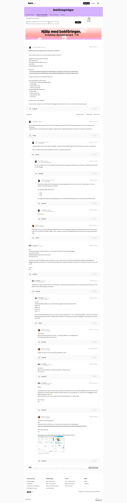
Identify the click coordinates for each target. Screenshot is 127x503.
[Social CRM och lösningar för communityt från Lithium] (99, 499)
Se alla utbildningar (50, 488)
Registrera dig (86, 3)
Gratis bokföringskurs (50, 481)
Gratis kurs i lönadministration (52, 485)
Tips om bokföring (54, 14)
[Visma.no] (32, 3)
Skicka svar (93, 467)
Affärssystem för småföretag (33, 485)
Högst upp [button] (29, 499)
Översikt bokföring (29, 14)
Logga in (93, 3)
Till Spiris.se (86, 483)
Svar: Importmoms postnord (32, 18)
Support (85, 481)
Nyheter (63, 14)
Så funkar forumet (69, 485)
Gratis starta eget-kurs (51, 483)
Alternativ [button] (78, 23)
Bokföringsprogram (31, 481)
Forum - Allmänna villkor (70, 481)
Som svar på (39, 143)
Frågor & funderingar (42, 14)
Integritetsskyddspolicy (70, 483)
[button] (98, 47)
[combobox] (41, 22)
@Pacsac (91, 392)
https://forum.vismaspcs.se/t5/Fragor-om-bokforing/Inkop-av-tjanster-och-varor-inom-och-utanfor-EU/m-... (54, 71)
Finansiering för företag (32, 488)
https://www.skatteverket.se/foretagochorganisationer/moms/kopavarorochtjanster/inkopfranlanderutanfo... (62, 426)
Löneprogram (29, 483)
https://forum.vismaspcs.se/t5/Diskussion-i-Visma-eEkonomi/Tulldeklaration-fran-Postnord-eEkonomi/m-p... (54, 73)
